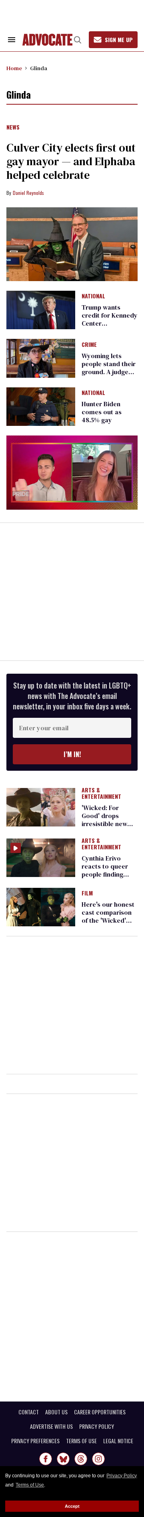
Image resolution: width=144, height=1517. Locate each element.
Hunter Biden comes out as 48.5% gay (102, 411)
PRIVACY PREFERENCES (35, 1441)
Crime (89, 344)
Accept (72, 1506)
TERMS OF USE (81, 1441)
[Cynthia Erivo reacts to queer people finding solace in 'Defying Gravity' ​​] (40, 857)
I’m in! (72, 754)
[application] (72, 472)
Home (14, 68)
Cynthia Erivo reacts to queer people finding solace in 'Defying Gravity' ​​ (108, 874)
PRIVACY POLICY (96, 1426)
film (87, 893)
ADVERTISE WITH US (51, 1426)
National (93, 296)
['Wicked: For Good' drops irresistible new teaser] (40, 807)
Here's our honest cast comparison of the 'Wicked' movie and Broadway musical (109, 920)
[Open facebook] (45, 1458)
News (13, 127)
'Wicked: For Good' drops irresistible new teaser (104, 819)
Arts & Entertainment (101, 793)
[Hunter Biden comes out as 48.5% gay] (40, 406)
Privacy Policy (121, 1476)
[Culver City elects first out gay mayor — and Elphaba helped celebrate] (72, 244)
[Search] (77, 40)
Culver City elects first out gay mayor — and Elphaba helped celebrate (71, 161)
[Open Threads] (80, 1458)
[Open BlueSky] (63, 1458)
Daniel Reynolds (28, 192)
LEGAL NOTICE (118, 1441)
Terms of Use (30, 1485)
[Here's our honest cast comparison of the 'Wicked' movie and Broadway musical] (40, 907)
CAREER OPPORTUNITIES (100, 1412)
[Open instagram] (98, 1458)
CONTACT (28, 1412)
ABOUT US (56, 1412)
